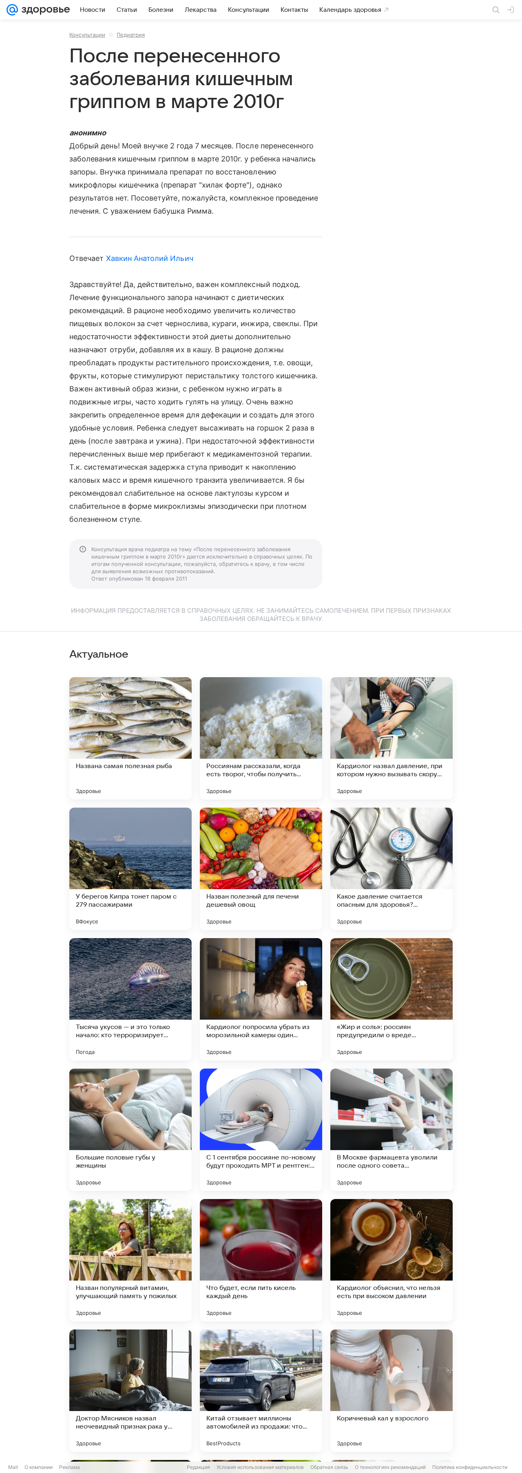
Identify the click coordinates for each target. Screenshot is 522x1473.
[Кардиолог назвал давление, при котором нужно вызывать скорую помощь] (391, 738)
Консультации (87, 34)
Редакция (198, 1467)
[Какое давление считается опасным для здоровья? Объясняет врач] (391, 869)
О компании (38, 1467)
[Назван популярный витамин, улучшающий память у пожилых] (130, 1260)
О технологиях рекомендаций (390, 1467)
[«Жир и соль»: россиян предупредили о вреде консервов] (391, 999)
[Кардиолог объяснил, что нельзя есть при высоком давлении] (391, 1260)
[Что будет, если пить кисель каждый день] (261, 1260)
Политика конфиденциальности (469, 1467)
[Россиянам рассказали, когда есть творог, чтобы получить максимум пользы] (261, 738)
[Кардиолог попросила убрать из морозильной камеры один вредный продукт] (261, 999)
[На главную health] (44, 10)
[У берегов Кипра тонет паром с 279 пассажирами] (130, 869)
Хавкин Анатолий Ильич (149, 258)
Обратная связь (329, 1467)
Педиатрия (131, 34)
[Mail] (12, 10)
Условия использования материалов (260, 1467)
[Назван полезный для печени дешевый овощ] (261, 869)
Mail (13, 1467)
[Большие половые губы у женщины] (130, 1130)
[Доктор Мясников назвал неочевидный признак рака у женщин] (130, 1390)
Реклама (69, 1467)
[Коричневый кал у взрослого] (391, 1390)
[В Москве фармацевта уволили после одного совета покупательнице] (391, 1130)
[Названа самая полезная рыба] (130, 738)
